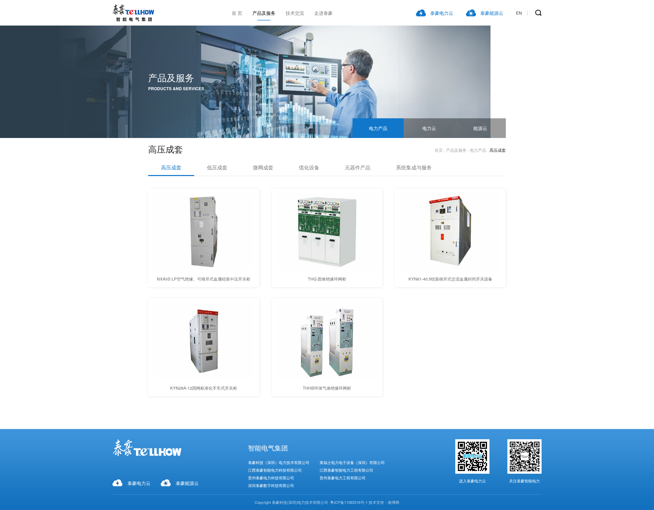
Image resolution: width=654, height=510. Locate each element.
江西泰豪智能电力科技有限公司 (275, 470)
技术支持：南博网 (384, 502)
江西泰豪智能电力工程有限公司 (346, 470)
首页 (439, 150)
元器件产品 (357, 167)
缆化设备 (309, 167)
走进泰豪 (323, 12)
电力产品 (378, 128)
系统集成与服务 (414, 167)
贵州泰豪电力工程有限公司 (343, 477)
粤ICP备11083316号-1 (349, 502)
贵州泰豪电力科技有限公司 (271, 477)
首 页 (237, 12)
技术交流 (295, 12)
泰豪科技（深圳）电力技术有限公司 (278, 462)
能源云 (480, 128)
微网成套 (263, 167)
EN (519, 13)
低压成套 (217, 167)
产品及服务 (263, 12)
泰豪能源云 (491, 12)
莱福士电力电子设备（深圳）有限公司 (352, 462)
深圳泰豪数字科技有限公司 (271, 485)
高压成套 (497, 150)
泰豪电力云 (441, 12)
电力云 (429, 128)
